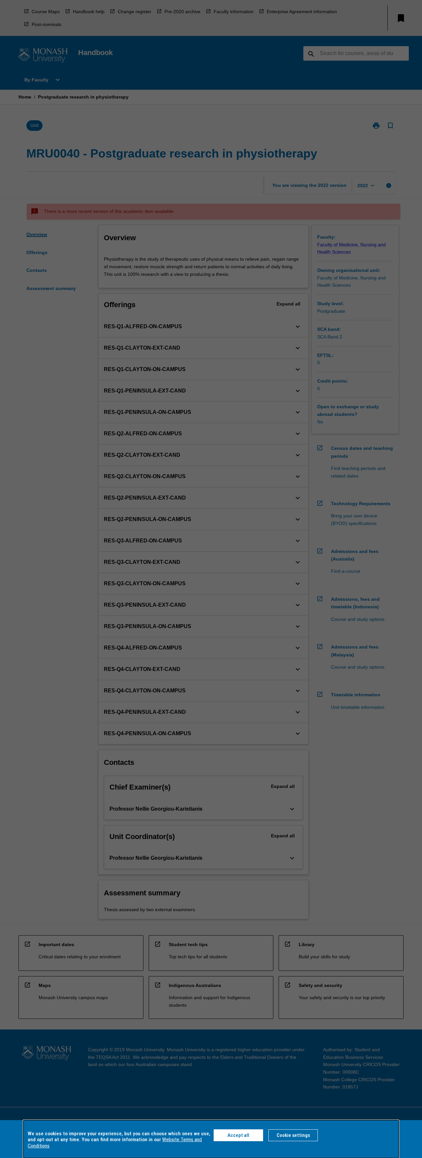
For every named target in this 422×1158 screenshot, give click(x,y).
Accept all (238, 1135)
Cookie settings (293, 1135)
